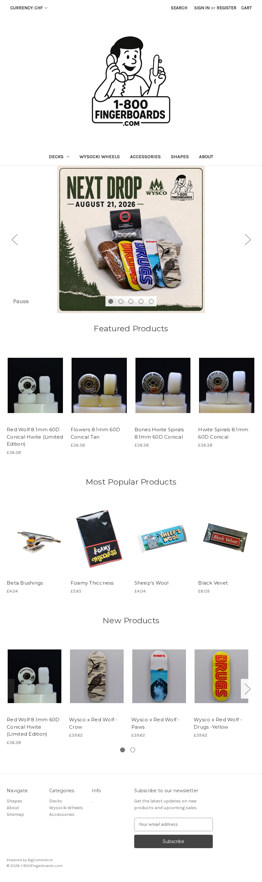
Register (226, 8)
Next (247, 239)
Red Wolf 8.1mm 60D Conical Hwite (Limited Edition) (35, 436)
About (206, 156)
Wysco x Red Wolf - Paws (155, 723)
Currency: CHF (27, 8)
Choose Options (35, 544)
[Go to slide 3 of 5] (130, 301)
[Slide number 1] (131, 239)
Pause (21, 301)
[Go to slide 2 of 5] (121, 301)
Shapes (180, 156)
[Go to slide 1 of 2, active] (122, 750)
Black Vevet (213, 583)
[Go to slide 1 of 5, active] (110, 301)
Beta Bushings (25, 583)
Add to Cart (35, 391)
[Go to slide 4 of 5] (141, 301)
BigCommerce (40, 860)
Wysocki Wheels (100, 156)
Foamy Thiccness (92, 583)
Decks (56, 156)
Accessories (145, 156)
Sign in (202, 8)
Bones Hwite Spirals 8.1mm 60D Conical (159, 433)
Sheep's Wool (152, 583)
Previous (14, 239)
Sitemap (15, 814)
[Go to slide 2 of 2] (132, 750)
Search (179, 8)
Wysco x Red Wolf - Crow (93, 723)
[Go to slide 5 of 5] (151, 301)
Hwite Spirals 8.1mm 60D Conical (223, 433)
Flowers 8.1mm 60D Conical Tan (95, 433)
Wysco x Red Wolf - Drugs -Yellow (218, 723)
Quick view (34, 379)
